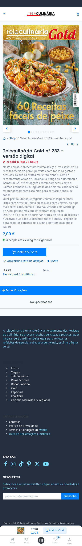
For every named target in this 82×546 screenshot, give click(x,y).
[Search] (27, 539)
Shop (13, 138)
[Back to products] (72, 144)
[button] (6, 128)
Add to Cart (56, 530)
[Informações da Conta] (69, 539)
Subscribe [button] (70, 496)
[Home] (12, 539)
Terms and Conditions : (19, 274)
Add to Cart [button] (26, 252)
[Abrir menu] (41, 540)
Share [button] (54, 261)
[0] (77, 14)
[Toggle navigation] (4, 14)
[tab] (41, 290)
